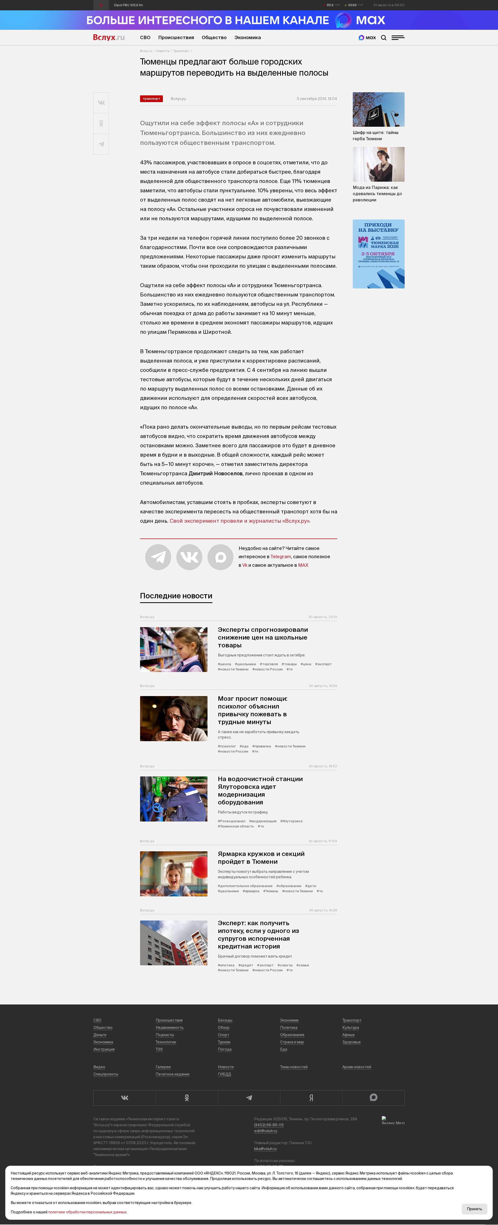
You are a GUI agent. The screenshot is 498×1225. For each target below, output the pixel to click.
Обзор (224, 1027)
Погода (225, 1049)
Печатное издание (173, 1074)
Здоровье (351, 1042)
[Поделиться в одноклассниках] (101, 123)
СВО (145, 37)
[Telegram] (249, 1098)
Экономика (247, 37)
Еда (283, 1049)
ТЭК (159, 1049)
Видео (99, 1067)
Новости (162, 51)
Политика (289, 1027)
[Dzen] (311, 1098)
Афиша (348, 1035)
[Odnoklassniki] (187, 1098)
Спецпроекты (105, 1074)
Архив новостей (356, 1067)
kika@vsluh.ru (265, 1149)
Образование (292, 1035)
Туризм (224, 1042)
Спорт (223, 1035)
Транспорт (181, 51)
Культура (350, 1027)
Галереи (163, 1067)
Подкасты (165, 1035)
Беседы (225, 1020)
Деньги (99, 1035)
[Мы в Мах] (367, 38)
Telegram (281, 556)
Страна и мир (292, 1042)
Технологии (166, 1042)
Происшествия (176, 37)
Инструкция (104, 1049)
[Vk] (124, 1098)
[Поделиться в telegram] (101, 144)
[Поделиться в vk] (101, 103)
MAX (303, 565)
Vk (244, 565)
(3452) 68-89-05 (269, 1125)
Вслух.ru (109, 37)
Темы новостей (294, 1067)
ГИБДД (224, 1074)
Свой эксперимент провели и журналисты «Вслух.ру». (240, 521)
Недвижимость (170, 1027)
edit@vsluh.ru (265, 1131)
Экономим (289, 1020)
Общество (214, 37)
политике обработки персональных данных (87, 1212)
